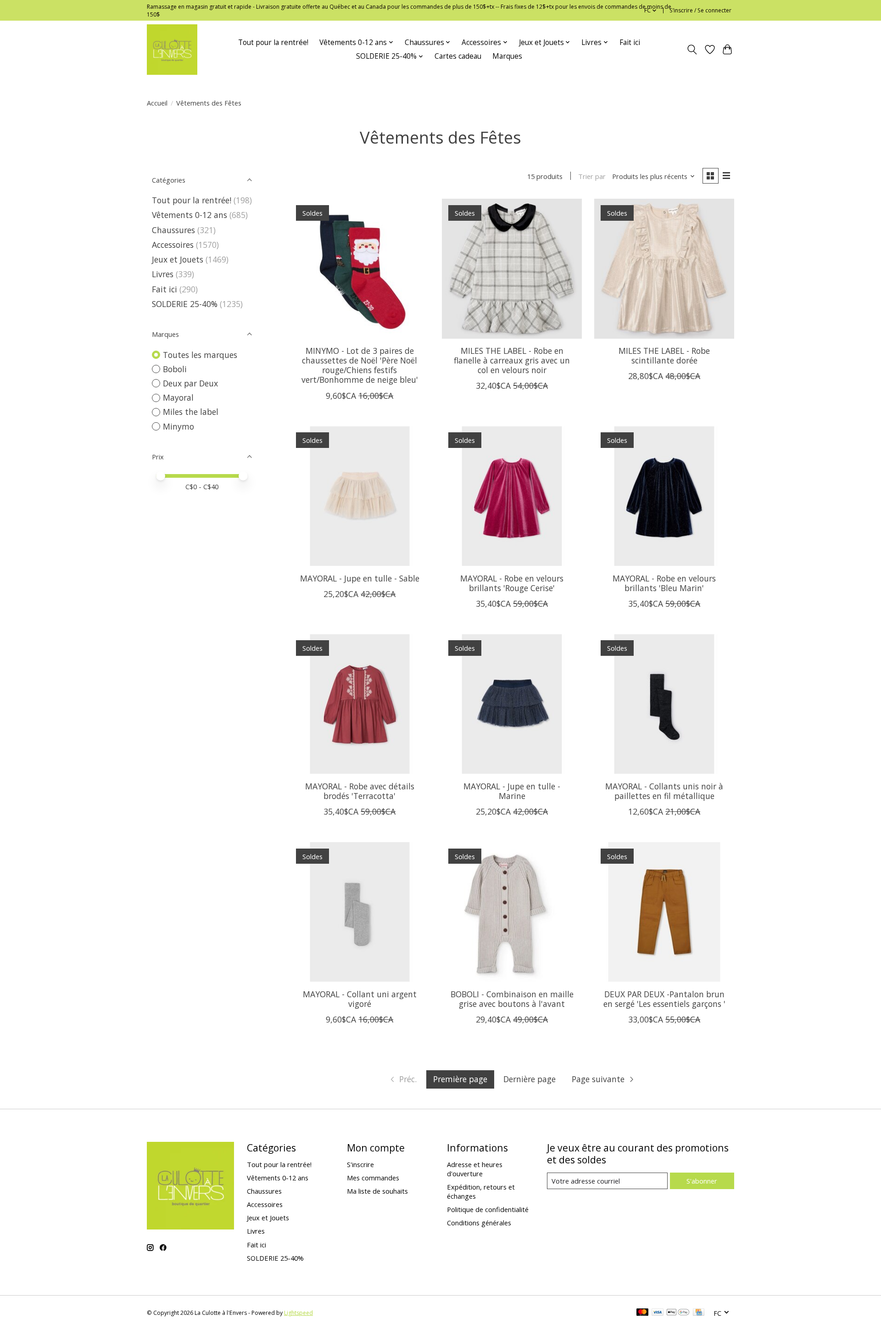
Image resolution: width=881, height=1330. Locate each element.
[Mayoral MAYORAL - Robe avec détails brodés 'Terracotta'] (359, 704)
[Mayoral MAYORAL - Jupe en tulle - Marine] (511, 704)
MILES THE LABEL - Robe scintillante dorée (664, 355)
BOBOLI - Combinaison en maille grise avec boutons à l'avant (512, 999)
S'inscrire (360, 1164)
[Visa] (658, 1313)
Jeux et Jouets (177, 259)
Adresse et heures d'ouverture (474, 1169)
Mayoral (178, 397)
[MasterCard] (642, 1313)
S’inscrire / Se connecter (700, 10)
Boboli (175, 368)
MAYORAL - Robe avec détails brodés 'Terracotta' (359, 791)
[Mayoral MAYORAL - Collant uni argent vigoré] (359, 912)
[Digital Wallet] (678, 1313)
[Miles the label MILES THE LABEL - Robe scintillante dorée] (664, 268)
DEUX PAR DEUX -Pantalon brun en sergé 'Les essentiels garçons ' (664, 999)
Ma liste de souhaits (377, 1191)
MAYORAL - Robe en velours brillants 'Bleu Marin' (664, 583)
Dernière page (529, 1078)
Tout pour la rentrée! (273, 42)
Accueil (157, 102)
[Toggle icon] (692, 49)
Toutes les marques (200, 354)
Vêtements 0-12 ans (189, 214)
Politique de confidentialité (488, 1209)
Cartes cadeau (458, 56)
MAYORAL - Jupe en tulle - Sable (359, 578)
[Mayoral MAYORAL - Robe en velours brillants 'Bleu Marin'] (664, 496)
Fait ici (629, 42)
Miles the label (190, 411)
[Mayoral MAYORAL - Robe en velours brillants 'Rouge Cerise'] (511, 496)
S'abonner (701, 1180)
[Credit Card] (698, 1313)
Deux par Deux (190, 383)
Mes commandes (373, 1177)
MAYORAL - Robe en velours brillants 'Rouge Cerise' (511, 583)
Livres (162, 273)
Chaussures (173, 229)
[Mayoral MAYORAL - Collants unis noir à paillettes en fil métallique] (664, 704)
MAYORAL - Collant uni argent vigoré (360, 999)
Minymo (178, 426)
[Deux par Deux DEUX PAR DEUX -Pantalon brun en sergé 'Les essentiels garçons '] (664, 912)
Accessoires (173, 244)
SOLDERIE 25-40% (184, 303)
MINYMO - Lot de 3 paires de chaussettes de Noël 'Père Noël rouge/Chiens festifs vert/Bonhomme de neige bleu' (359, 365)
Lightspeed (298, 1313)
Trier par (592, 176)
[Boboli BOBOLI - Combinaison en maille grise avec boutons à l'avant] (511, 912)
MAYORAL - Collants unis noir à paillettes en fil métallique (664, 791)
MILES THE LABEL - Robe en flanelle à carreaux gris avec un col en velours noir (512, 360)
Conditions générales (479, 1222)
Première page (460, 1078)
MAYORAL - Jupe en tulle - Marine (511, 791)
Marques (507, 56)
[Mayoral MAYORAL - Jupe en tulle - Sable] (359, 496)
